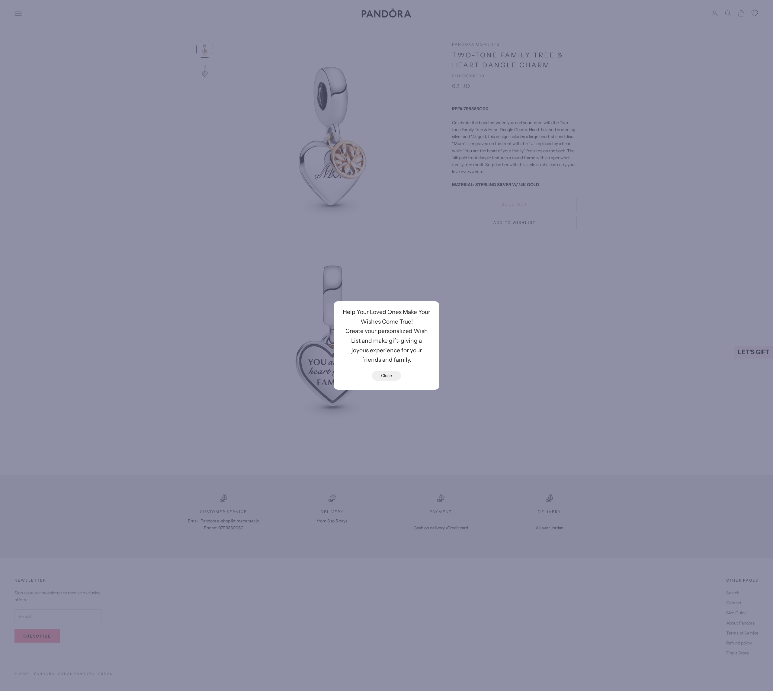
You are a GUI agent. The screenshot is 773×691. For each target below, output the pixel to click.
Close (386, 375)
